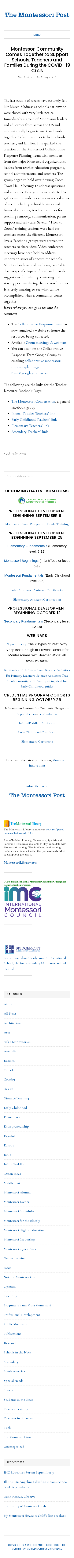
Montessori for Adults (19, 1211)
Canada (9, 1070)
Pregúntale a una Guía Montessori (27, 1305)
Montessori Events (16, 1202)
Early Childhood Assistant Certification (37, 590)
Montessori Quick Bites (20, 1249)
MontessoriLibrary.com (20, 862)
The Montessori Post (37, 15)
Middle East (12, 1183)
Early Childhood (15, 1108)
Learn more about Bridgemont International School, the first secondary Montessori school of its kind (37, 963)
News (22, 454)
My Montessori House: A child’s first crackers (35, 1515)
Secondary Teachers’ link (29, 432)
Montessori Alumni (17, 1192)
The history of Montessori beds (25, 1506)
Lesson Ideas (12, 1174)
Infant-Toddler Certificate (37, 723)
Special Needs (13, 1381)
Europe (9, 1145)
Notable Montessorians (19, 1277)
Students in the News (18, 1399)
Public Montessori (16, 1324)
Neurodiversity (14, 1258)
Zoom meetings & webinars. (46, 342)
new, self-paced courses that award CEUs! (34, 831)
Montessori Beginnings (21, 561)
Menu (37, 35)
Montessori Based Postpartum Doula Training (37, 524)
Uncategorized (14, 1446)
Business (10, 1061)
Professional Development (22, 1315)
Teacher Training (16, 1409)
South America (14, 1371)
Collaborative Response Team (40, 324)
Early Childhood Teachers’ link (34, 419)
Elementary (12, 1117)
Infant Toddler (14, 1164)
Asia (7, 1032)
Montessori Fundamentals (24, 575)
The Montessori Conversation (33, 401)
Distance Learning (16, 1098)
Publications (12, 1334)
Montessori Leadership (19, 1239)
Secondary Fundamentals (23, 621)
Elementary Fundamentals (27, 546)
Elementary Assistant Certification (37, 599)
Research (10, 1343)
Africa (8, 1004)
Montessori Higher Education (24, 1230)
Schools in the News (17, 1352)
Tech (7, 1428)
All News (10, 1013)
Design (8, 1089)
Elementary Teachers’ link (30, 426)
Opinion (10, 1287)
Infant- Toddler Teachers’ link (33, 413)
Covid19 (9, 1079)
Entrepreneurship (16, 1126)
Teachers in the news (18, 1418)
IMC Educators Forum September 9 (29, 1472)
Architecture (13, 1023)
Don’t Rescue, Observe (19, 1496)
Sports (8, 1390)
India (7, 1155)
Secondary (11, 1362)
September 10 (26, 714)
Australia (10, 1051)
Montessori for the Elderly (22, 1221)
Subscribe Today (37, 786)
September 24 (48, 714)
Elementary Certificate (37, 741)
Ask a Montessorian (17, 1042)
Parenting (10, 1296)
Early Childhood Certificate (37, 732)
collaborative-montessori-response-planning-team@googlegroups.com (36, 367)
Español (9, 1136)
